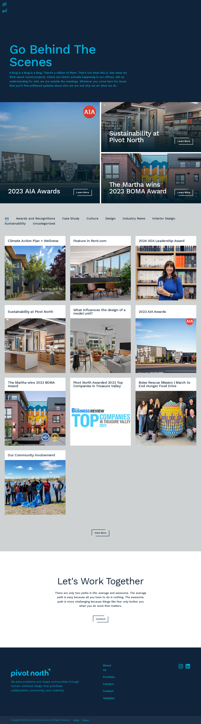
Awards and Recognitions (35, 218)
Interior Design (163, 218)
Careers (108, 684)
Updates (108, 698)
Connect (100, 619)
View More (100, 533)
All (7, 218)
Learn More (82, 192)
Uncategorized (44, 223)
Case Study (70, 218)
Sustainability (15, 223)
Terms (76, 720)
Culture (92, 218)
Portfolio (109, 677)
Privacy (85, 720)
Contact (108, 691)
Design (110, 218)
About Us (107, 668)
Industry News (134, 218)
